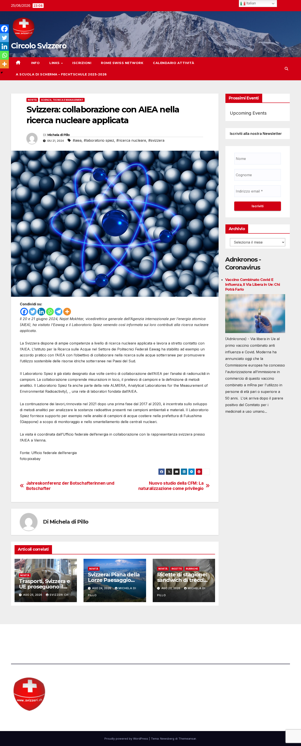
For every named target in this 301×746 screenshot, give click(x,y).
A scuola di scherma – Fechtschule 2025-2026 (61, 74)
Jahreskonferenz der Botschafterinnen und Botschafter (70, 486)
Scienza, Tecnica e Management (62, 100)
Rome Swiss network (122, 63)
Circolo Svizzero (38, 45)
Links (55, 63)
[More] (67, 311)
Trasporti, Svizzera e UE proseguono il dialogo (44, 586)
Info (35, 63)
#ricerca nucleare (131, 140)
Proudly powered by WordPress (126, 738)
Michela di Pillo (58, 135)
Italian (250, 3)
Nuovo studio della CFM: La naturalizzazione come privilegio (171, 486)
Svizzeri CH (59, 594)
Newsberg (167, 738)
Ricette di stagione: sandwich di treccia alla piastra (182, 580)
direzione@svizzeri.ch (106, 636)
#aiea (77, 140)
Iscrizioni (81, 63)
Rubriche (192, 568)
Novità (32, 100)
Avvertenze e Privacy (172, 636)
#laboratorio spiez (99, 140)
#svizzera (156, 140)
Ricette (177, 568)
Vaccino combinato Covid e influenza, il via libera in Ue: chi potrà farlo (252, 284)
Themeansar (187, 738)
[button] (286, 68)
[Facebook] (24, 311)
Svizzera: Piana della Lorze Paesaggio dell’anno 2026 (114, 580)
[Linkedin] (41, 311)
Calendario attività (173, 63)
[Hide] (2, 72)
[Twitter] (33, 311)
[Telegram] (58, 311)
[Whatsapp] (50, 311)
